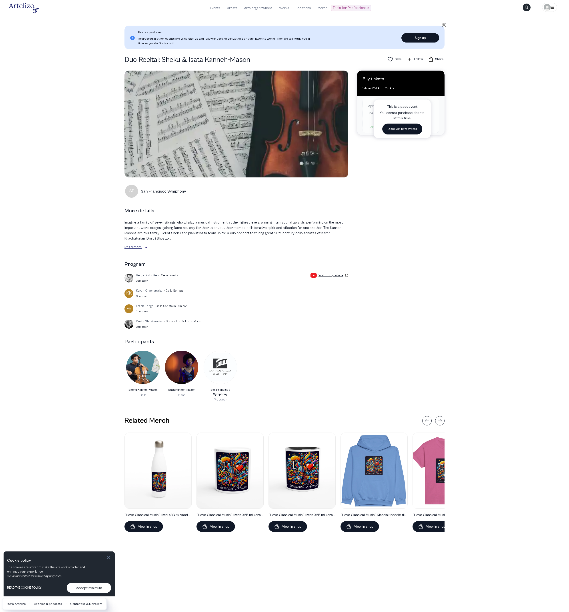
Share (439, 59)
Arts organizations (258, 8)
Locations (303, 8)
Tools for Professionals (351, 8)
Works (284, 8)
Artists (232, 8)
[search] (527, 7)
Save (398, 59)
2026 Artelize (16, 604)
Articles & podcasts (48, 604)
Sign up (420, 38)
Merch (322, 8)
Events (215, 8)
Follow (418, 59)
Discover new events (402, 129)
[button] (146, 247)
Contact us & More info (86, 604)
